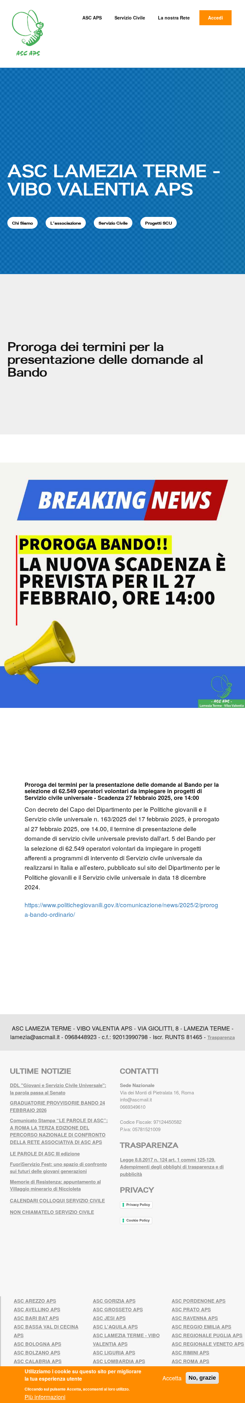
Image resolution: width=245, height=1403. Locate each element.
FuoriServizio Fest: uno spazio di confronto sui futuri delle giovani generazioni (58, 1168)
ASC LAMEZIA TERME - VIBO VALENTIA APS (113, 180)
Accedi (215, 17)
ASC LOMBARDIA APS (119, 1361)
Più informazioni (45, 1396)
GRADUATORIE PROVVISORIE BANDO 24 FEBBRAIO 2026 (57, 1106)
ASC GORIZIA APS (114, 1300)
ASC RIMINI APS (190, 1352)
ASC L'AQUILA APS (115, 1326)
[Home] (30, 33)
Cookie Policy (138, 1220)
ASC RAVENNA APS (195, 1318)
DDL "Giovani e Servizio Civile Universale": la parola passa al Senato (58, 1089)
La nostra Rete (174, 17)
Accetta (172, 1378)
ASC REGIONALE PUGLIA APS (207, 1335)
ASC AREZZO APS (35, 1300)
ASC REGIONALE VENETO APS (208, 1343)
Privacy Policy (138, 1204)
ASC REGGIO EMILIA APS (201, 1326)
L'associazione (65, 223)
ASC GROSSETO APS (118, 1309)
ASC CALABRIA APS (38, 1361)
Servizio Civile (130, 17)
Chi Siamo (22, 223)
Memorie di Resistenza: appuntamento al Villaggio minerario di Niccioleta (55, 1185)
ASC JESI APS (109, 1318)
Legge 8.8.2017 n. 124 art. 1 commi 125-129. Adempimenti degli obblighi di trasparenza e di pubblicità (172, 1166)
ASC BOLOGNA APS (37, 1343)
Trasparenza (221, 1037)
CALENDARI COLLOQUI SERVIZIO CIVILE (57, 1200)
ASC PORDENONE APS (199, 1300)
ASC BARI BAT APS (36, 1318)
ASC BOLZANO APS (37, 1352)
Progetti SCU (158, 223)
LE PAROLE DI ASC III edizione (45, 1153)
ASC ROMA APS (190, 1361)
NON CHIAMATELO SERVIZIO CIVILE (52, 1211)
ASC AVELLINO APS (37, 1309)
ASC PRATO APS (191, 1309)
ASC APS (92, 17)
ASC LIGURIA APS (114, 1352)
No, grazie (202, 1378)
